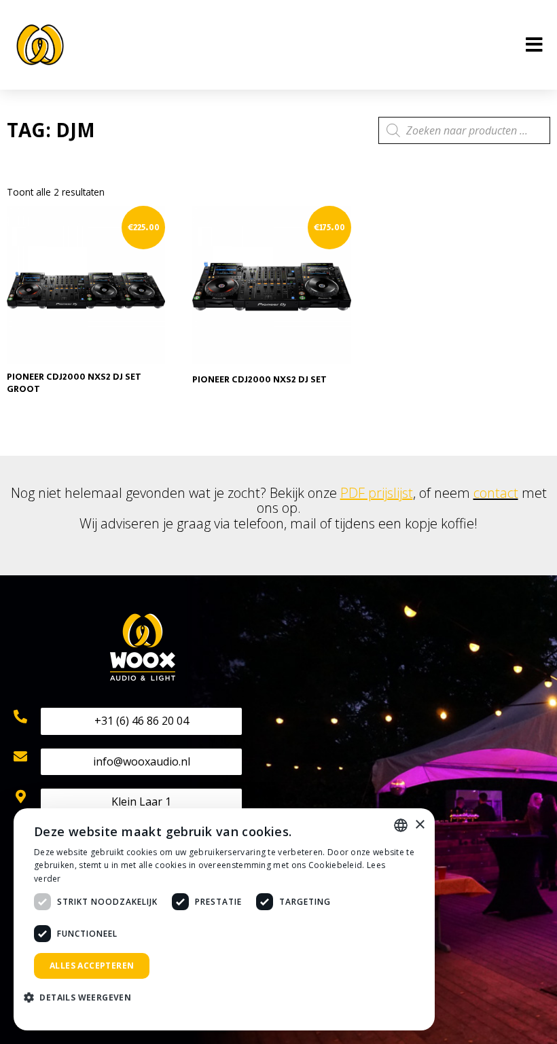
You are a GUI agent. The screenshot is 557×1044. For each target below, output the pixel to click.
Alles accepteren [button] (92, 965)
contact (495, 493)
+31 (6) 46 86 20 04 (141, 720)
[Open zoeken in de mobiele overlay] (464, 130)
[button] (82, 998)
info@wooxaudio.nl (141, 761)
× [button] (419, 825)
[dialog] (224, 919)
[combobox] (401, 825)
